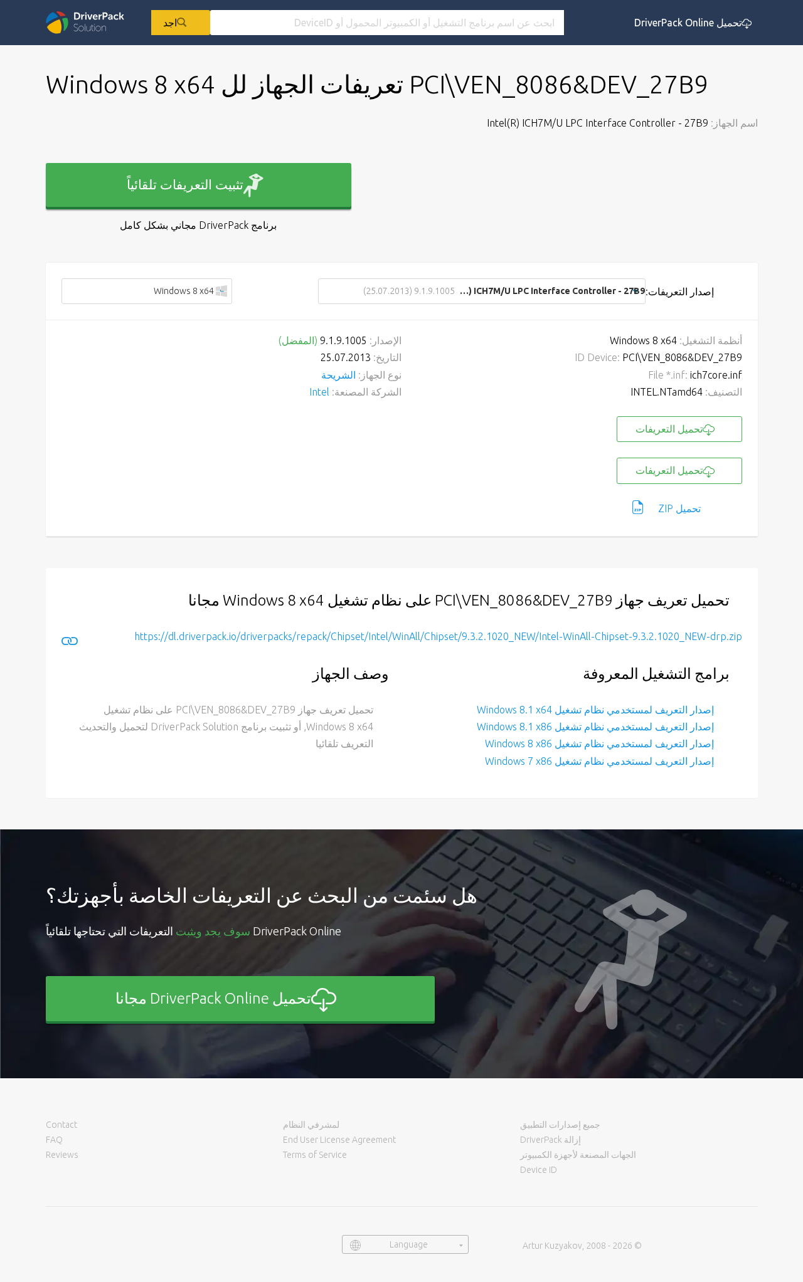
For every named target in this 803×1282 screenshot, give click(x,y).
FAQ (54, 1140)
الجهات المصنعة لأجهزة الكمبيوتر (578, 1155)
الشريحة (338, 375)
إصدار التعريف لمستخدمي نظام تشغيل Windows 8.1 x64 (595, 709)
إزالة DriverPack (550, 1140)
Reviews (62, 1155)
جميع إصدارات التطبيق (560, 1125)
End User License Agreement (339, 1140)
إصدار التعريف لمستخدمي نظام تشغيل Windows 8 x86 (599, 743)
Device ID (538, 1170)
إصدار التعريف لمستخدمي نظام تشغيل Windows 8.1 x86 (595, 726)
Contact (61, 1125)
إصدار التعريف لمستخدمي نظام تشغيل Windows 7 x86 (599, 761)
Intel (319, 391)
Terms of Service (315, 1155)
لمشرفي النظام (311, 1125)
